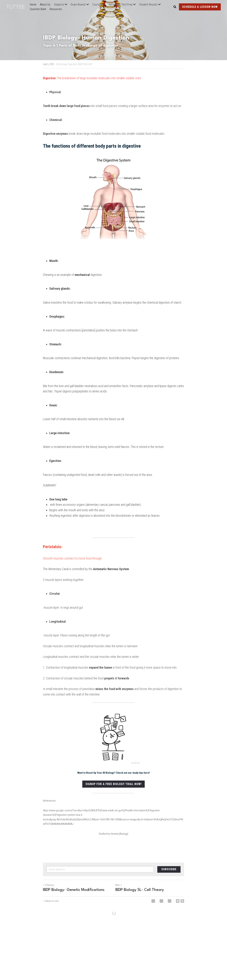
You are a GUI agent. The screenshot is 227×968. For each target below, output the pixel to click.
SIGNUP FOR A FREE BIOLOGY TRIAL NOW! (113, 784)
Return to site (52, 901)
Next (117, 885)
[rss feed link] (182, 901)
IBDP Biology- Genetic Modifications (73, 890)
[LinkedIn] (169, 901)
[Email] (177, 901)
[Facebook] (153, 901)
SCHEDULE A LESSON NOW (200, 6)
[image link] (17, 6)
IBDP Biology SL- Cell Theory (139, 890)
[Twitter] (161, 901)
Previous (49, 885)
